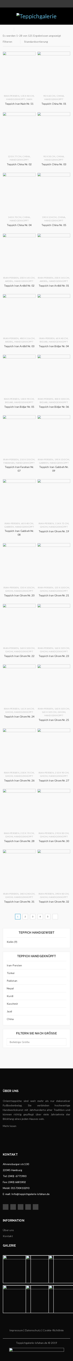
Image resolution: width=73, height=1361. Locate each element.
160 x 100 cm (27, 648)
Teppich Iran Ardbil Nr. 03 (19, 346)
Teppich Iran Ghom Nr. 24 (19, 716)
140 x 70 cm (14, 217)
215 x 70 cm (27, 833)
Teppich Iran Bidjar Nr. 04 (54, 346)
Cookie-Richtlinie (53, 1330)
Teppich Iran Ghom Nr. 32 (54, 901)
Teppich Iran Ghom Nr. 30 (54, 841)
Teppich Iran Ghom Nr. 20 (19, 595)
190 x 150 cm (61, 459)
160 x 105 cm (61, 648)
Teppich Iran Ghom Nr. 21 (54, 595)
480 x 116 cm (27, 338)
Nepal (10, 988)
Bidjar (44, 341)
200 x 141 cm (27, 277)
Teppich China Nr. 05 (53, 225)
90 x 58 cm (49, 156)
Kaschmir (12, 1003)
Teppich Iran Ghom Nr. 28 (19, 841)
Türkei (11, 973)
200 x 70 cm (27, 772)
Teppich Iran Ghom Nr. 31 (19, 901)
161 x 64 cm (27, 708)
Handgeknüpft (15, 99)
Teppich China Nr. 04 (19, 225)
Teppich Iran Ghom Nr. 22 (19, 656)
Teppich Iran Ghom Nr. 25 (54, 719)
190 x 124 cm (49, 217)
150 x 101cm (27, 587)
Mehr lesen (9, 1125)
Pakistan (12, 980)
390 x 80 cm (62, 893)
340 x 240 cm (27, 893)
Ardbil (9, 281)
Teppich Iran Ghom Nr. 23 (54, 656)
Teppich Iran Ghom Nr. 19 (54, 531)
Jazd (9, 1011)
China (10, 1019)
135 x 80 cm (27, 95)
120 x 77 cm (14, 156)
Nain (29, 99)
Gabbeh (44, 462)
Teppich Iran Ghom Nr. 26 (19, 780)
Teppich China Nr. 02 (19, 164)
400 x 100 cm (61, 398)
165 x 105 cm (49, 712)
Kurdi (10, 996)
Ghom (44, 526)
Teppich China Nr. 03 (53, 164)
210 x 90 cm (62, 772)
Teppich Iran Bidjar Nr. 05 (19, 406)
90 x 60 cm (49, 95)
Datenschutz (32, 1330)
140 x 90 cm (27, 398)
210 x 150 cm (27, 459)
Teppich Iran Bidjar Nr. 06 (54, 406)
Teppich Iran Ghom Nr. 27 (54, 780)
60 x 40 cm (62, 338)
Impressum (16, 1330)
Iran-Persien (14, 965)
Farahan (9, 462)
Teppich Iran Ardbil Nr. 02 (19, 285)
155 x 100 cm (61, 587)
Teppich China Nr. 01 (53, 103)
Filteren (7, 41)
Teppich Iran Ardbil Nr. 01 (54, 285)
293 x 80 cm (62, 833)
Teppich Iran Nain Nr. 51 (19, 103)
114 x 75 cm (62, 523)
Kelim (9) (12, 941)
